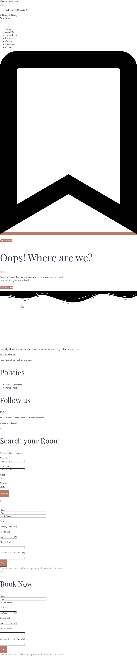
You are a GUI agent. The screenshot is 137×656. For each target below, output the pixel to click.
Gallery (8, 41)
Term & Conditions (13, 384)
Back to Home (6, 287)
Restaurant (10, 44)
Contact (8, 47)
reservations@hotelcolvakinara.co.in (16, 359)
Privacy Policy (11, 387)
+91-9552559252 (8, 354)
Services (9, 38)
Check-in (5, 458)
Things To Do (11, 35)
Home (8, 28)
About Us (9, 32)
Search (4, 494)
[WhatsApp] (3, 412)
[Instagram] (1, 412)
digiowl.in (15, 422)
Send (3, 563)
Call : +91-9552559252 (16, 10)
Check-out (5, 466)
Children (3, 483)
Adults (3, 474)
